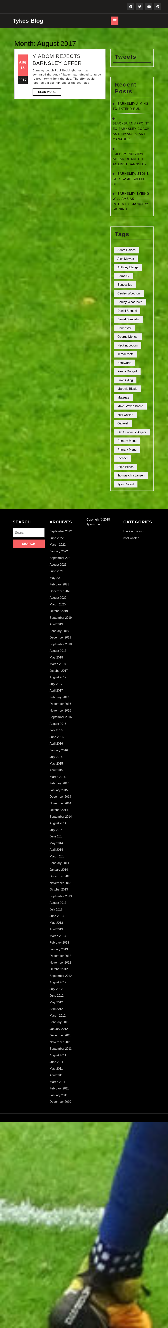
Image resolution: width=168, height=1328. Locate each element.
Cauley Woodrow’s (130, 302)
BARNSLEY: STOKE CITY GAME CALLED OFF (131, 179)
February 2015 (59, 783)
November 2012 (60, 962)
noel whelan (125, 414)
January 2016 (59, 750)
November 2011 (60, 1042)
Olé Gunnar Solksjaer (131, 432)
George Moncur (127, 336)
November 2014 (60, 803)
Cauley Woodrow (128, 293)
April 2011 (56, 1075)
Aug (22, 62)
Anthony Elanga (127, 267)
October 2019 (59, 611)
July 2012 (56, 989)
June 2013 (57, 916)
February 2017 (59, 697)
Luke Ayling (125, 380)
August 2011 (58, 1055)
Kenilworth (124, 362)
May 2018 (56, 657)
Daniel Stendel (127, 310)
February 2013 (59, 942)
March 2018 (58, 664)
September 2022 (61, 531)
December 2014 (60, 796)
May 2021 (56, 578)
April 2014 (56, 849)
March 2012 (58, 1015)
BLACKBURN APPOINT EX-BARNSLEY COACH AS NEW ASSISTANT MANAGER (131, 129)
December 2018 (60, 637)
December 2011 (60, 1035)
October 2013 (59, 889)
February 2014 (59, 863)
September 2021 (61, 558)
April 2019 (56, 624)
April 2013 (56, 929)
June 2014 (57, 836)
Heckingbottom (127, 345)
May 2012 (56, 1002)
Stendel (122, 458)
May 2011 (56, 1068)
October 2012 (59, 969)
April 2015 (56, 770)
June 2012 (57, 995)
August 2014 (58, 823)
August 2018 (58, 650)
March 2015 (58, 776)
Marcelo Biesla (127, 388)
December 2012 (60, 955)
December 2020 (60, 591)
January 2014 (59, 869)
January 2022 (59, 551)
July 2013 (56, 909)
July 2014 (56, 830)
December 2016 (60, 703)
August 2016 (58, 723)
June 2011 (56, 1062)
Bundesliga (124, 284)
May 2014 (56, 843)
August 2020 (58, 597)
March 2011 (57, 1082)
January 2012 (59, 1028)
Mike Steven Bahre (130, 406)
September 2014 (61, 816)
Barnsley (123, 276)
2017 (22, 80)
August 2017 (58, 677)
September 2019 (61, 617)
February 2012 (59, 1022)
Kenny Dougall (127, 371)
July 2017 (56, 684)
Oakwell (122, 423)
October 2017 (59, 670)
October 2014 (59, 810)
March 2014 (58, 856)
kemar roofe (125, 354)
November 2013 (60, 883)
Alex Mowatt (125, 258)
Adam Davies (126, 250)
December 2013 (60, 876)
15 (22, 68)
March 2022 (58, 544)
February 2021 (59, 584)
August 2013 (58, 902)
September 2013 (61, 896)
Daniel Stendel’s (128, 319)
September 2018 (61, 644)
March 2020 (58, 604)
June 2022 (57, 538)
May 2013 (56, 922)
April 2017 (56, 690)
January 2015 (59, 790)
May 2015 (56, 763)
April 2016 (56, 743)
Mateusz (123, 397)
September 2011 (61, 1048)
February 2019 (59, 631)
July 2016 (56, 730)
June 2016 (57, 737)
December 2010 (60, 1101)
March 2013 (58, 936)
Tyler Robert (125, 484)
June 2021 (57, 571)
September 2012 (61, 975)
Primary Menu (126, 440)
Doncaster (124, 328)
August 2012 (58, 982)
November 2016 (60, 710)
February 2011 (59, 1088)
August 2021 (58, 564)
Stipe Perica (125, 467)
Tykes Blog (28, 21)
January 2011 (59, 1095)
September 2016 (61, 717)
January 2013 (59, 949)
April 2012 (56, 1008)
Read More (49, 93)
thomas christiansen (130, 475)
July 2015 (56, 756)
